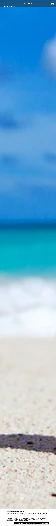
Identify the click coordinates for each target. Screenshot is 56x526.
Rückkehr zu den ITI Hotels (8, 6)
